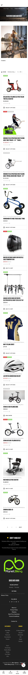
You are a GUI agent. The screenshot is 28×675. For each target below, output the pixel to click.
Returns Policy (4, 595)
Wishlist (24, 673)
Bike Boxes (5, 255)
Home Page (6, 8)
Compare (22, 107)
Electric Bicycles (10, 507)
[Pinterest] (16, 601)
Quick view (24, 107)
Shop (11, 8)
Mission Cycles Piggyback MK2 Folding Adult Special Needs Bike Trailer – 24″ (13, 175)
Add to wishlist (19, 107)
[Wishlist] (24, 671)
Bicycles (5, 404)
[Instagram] (14, 601)
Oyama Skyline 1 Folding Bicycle (12, 440)
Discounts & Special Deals (14, 255)
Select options (10, 107)
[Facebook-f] (9, 601)
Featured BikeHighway (13, 296)
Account (10, 673)
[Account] (10, 671)
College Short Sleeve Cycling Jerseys (11, 342)
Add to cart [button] (9, 268)
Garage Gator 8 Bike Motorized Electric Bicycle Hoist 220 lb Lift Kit (13, 299)
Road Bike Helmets (18, 374)
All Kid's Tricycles (7, 216)
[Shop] (3, 671)
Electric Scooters (7, 477)
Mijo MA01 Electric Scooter (10, 480)
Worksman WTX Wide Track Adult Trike (14, 218)
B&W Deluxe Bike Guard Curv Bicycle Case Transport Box (13, 258)
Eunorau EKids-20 (8, 509)
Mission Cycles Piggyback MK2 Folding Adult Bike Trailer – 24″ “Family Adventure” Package (13, 140)
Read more (9, 415)
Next (20, 527)
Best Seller (18, 95)
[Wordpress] (18, 601)
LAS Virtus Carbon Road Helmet (12, 376)
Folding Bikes (20, 404)
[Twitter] (11, 601)
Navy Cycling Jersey (8, 344)
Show (18, 72)
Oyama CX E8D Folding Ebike (10, 407)
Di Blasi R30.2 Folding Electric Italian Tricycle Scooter (13, 98)
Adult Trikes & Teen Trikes (9, 95)
